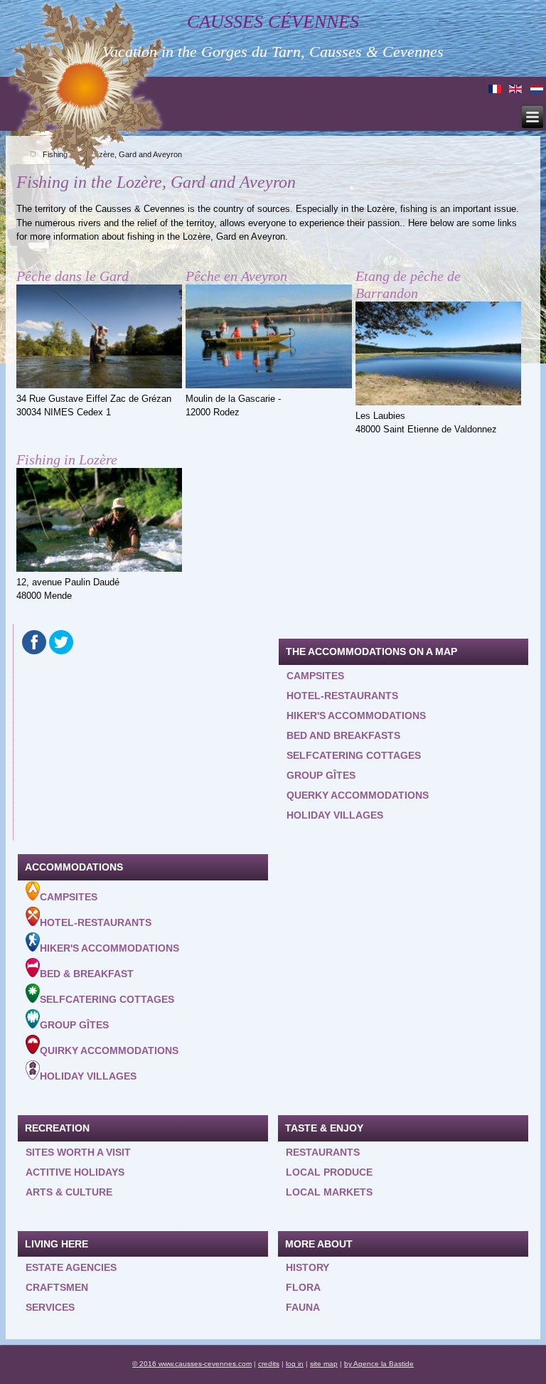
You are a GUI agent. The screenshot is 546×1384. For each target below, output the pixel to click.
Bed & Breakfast (87, 973)
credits (268, 1364)
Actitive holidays (75, 1172)
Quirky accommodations (109, 1050)
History (307, 1267)
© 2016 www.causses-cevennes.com (192, 1364)
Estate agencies (71, 1267)
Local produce (329, 1172)
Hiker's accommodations (356, 715)
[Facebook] (34, 642)
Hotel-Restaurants (95, 922)
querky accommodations (358, 795)
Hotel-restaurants (342, 695)
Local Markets (329, 1192)
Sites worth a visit (78, 1152)
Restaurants (323, 1152)
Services (50, 1307)
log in (295, 1364)
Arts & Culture (69, 1192)
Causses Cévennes (273, 21)
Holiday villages (335, 815)
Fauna (303, 1307)
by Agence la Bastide (379, 1364)
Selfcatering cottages (354, 755)
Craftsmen (57, 1287)
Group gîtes (321, 775)
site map (324, 1364)
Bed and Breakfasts (343, 735)
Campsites (315, 675)
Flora (303, 1287)
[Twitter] (61, 642)
